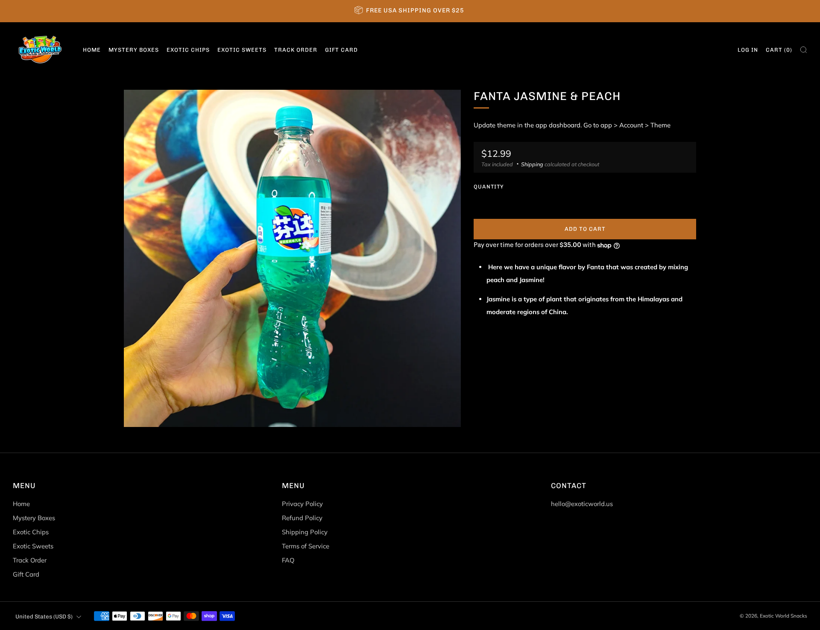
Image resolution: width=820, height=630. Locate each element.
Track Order (295, 50)
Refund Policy (302, 518)
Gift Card (341, 50)
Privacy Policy (302, 504)
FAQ (288, 560)
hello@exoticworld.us (582, 504)
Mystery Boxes (133, 50)
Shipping (532, 164)
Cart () (779, 50)
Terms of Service (305, 546)
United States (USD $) (44, 616)
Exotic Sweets (241, 50)
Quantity (489, 186)
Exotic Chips (188, 50)
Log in (748, 50)
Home (92, 50)
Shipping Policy (305, 532)
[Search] (803, 49)
